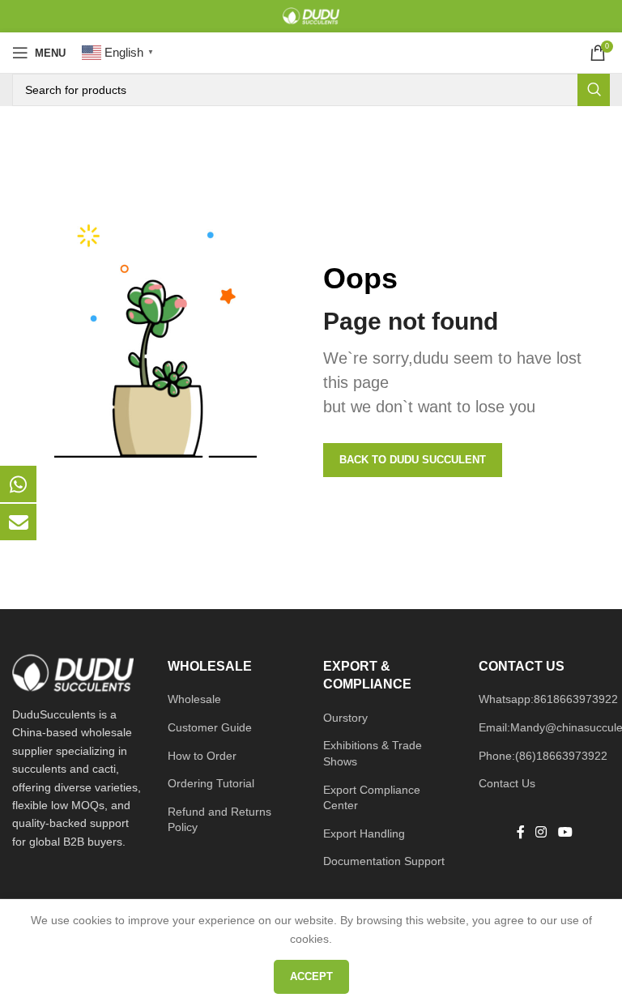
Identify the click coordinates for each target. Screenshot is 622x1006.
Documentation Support (384, 861)
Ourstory (345, 717)
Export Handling (364, 833)
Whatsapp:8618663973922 (548, 699)
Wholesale (194, 699)
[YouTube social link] (564, 833)
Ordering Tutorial (211, 783)
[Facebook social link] (520, 833)
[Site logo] (311, 15)
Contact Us (507, 783)
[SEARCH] (593, 90)
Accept (311, 976)
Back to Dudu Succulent (412, 460)
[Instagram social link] (541, 833)
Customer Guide (210, 727)
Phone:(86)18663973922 (543, 755)
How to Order (202, 755)
